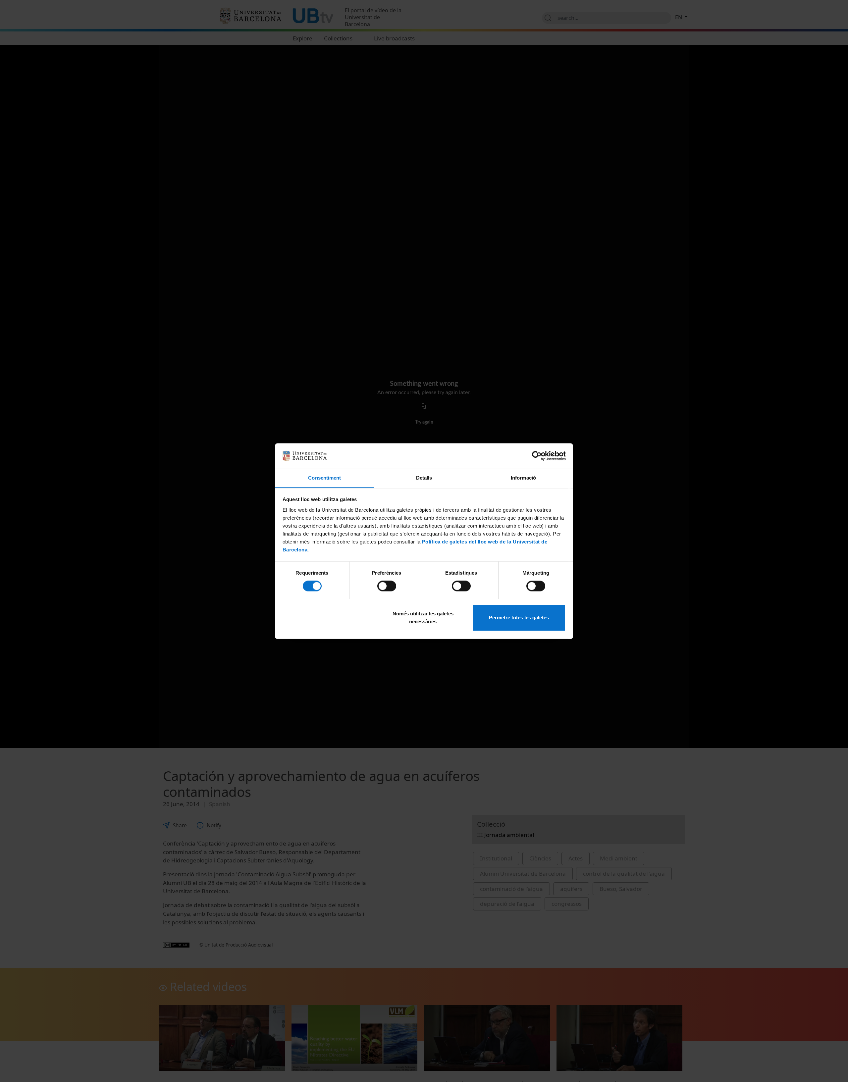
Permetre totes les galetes (519, 617)
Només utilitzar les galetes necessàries (423, 617)
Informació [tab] (523, 478)
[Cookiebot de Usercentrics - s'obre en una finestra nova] (537, 456)
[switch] (386, 586)
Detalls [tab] (424, 478)
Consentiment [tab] (324, 478)
